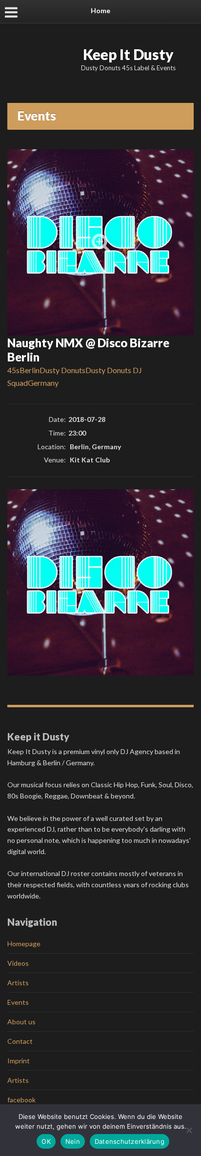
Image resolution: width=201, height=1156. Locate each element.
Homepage (23, 943)
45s (13, 370)
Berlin (30, 370)
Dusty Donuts (62, 370)
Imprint (18, 1060)
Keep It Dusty (128, 54)
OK (46, 1141)
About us (21, 1021)
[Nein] (189, 1130)
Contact (20, 1041)
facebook (21, 1100)
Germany (43, 382)
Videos (18, 963)
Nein (72, 1141)
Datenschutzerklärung (129, 1141)
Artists (18, 982)
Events (18, 1002)
